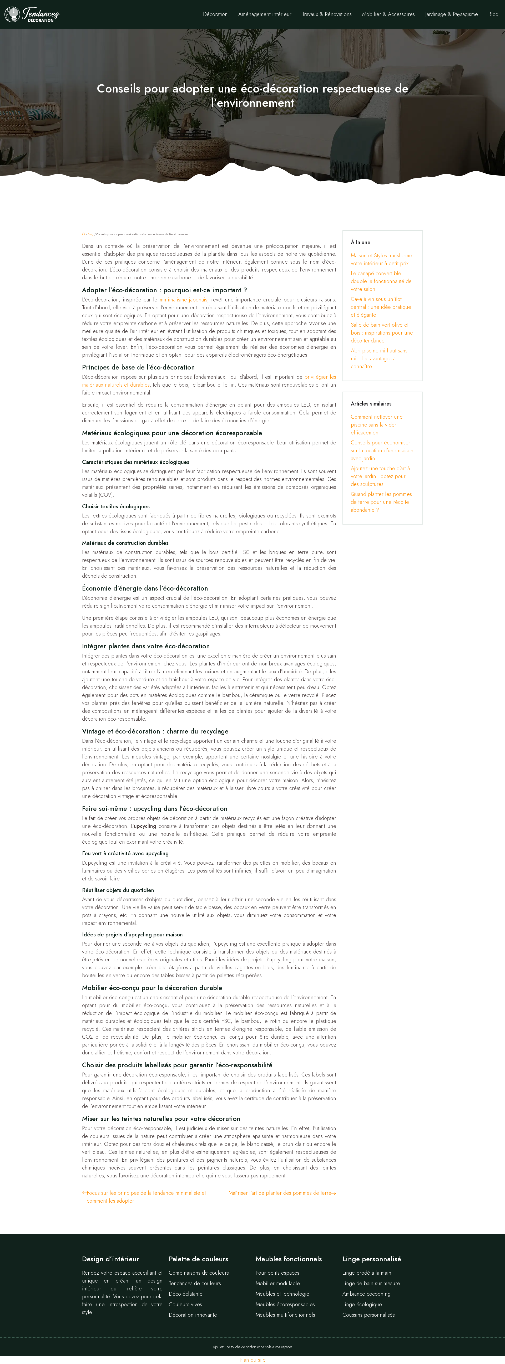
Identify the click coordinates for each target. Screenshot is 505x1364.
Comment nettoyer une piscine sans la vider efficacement (377, 425)
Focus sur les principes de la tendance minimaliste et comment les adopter (146, 1197)
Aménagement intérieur (264, 14)
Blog (493, 14)
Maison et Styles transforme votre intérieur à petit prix (381, 259)
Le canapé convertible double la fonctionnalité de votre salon (381, 281)
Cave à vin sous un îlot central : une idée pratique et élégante (381, 307)
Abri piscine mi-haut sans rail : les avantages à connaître (379, 358)
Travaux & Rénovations (327, 14)
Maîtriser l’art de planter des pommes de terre (280, 1193)
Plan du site (253, 1360)
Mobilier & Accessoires (388, 14)
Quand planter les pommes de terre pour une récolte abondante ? (381, 502)
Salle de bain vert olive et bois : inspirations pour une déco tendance (382, 333)
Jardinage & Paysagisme (451, 14)
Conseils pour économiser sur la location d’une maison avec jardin (382, 450)
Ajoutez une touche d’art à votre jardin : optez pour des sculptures (380, 476)
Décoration (215, 14)
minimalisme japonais (184, 300)
